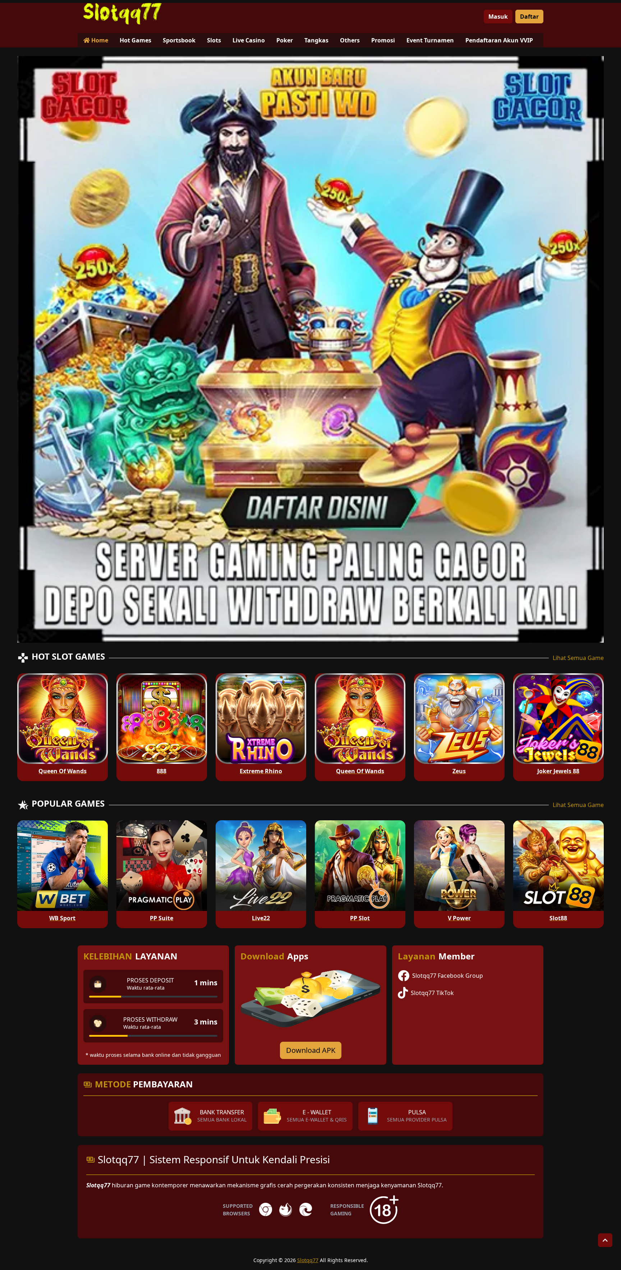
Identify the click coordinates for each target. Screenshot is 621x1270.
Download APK (310, 1050)
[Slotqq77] (122, 13)
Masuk (498, 16)
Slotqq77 (307, 1260)
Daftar (529, 16)
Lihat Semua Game (578, 658)
